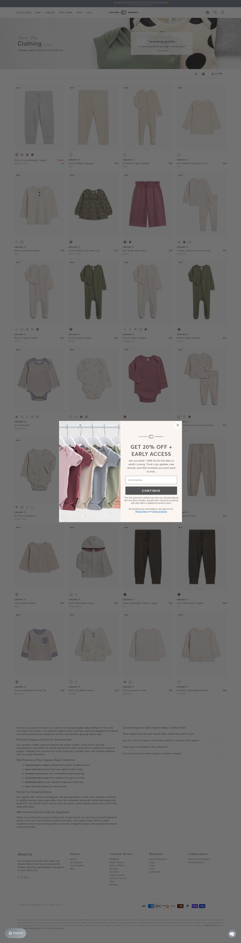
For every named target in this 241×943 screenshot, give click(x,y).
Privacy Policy (141, 511)
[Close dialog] (178, 425)
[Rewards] (15, 933)
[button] (232, 934)
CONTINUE (151, 491)
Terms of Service (159, 511)
